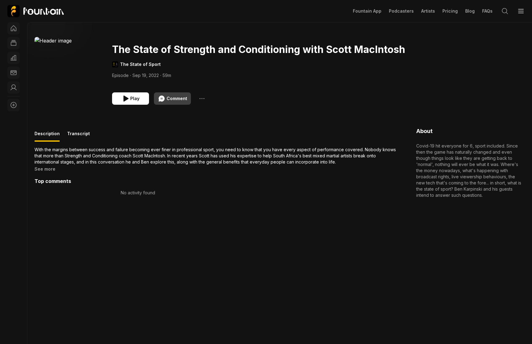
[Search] (505, 11)
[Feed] (13, 43)
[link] (35, 11)
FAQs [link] (487, 11)
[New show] (13, 105)
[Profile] (13, 87)
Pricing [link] (450, 11)
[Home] (13, 28)
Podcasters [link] (401, 11)
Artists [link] (428, 11)
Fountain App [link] (367, 11)
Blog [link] (470, 11)
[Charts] (13, 58)
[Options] (202, 98)
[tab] (47, 136)
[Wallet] (13, 73)
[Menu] (521, 11)
